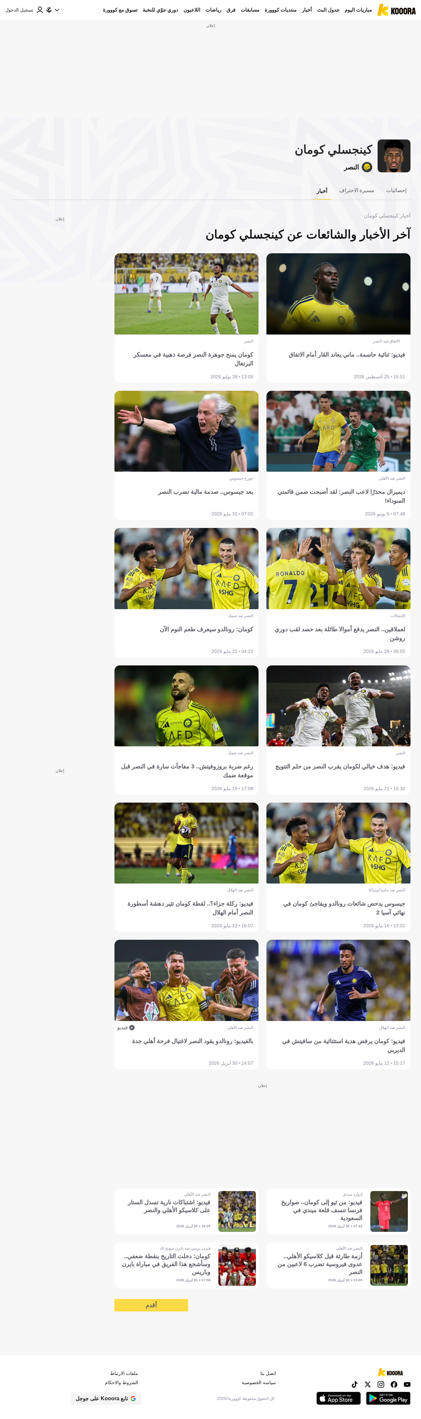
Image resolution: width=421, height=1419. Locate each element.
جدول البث (328, 9)
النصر (351, 167)
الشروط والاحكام (121, 1382)
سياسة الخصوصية (259, 1382)
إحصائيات (396, 190)
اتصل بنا (268, 1373)
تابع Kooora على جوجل (102, 1398)
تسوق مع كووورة (120, 9)
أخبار (307, 9)
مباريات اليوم (358, 9)
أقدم (151, 1305)
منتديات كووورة (281, 9)
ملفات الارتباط (124, 1373)
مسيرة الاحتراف (356, 190)
